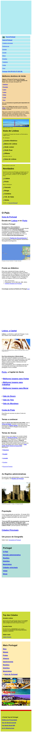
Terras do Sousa (12, 437)
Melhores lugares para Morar (15, 388)
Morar (4, 55)
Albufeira (5, 84)
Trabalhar (5, 62)
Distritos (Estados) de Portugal (13, 283)
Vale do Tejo (8, 400)
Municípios (7, 564)
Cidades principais (7, 43)
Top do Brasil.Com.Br (9, 722)
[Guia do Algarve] (16, 694)
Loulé (4, 97)
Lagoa (4, 92)
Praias (5, 655)
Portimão (5, 87)
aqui (28, 289)
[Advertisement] (16, 17)
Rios (5, 649)
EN (9, 71)
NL (22, 71)
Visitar (4, 65)
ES (14, 71)
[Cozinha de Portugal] (16, 688)
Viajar (5, 571)
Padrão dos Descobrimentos (18, 238)
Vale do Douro (9, 396)
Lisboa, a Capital (9, 331)
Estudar (4, 49)
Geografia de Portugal (15, 540)
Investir (4, 52)
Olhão (4, 95)
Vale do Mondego (10, 403)
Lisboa (14, 221)
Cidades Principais (10, 530)
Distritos (6, 561)
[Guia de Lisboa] (16, 126)
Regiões (4, 59)
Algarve (6, 658)
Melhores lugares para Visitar (16, 379)
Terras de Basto (6, 424)
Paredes (5, 462)
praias (4, 108)
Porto (24, 221)
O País (5, 551)
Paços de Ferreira (7, 466)
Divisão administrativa (12, 555)
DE (19, 71)
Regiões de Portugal (18, 478)
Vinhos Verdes (13, 425)
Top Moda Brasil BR (8, 725)
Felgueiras (6, 450)
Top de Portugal (10, 37)
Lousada (5, 458)
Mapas (5, 652)
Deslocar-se (5, 46)
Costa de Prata (8, 410)
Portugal (4, 71)
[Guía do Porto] (16, 699)
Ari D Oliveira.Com (8, 728)
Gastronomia (8, 662)
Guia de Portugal (7, 40)
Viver (3, 68)
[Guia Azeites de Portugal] (16, 705)
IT (16, 71)
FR (12, 71)
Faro (4, 100)
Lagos (4, 89)
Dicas (5, 574)
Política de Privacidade (9, 720)
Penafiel (5, 454)
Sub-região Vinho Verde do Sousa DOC (14, 445)
